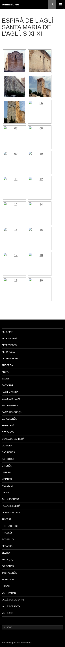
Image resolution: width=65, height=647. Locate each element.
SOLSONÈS (8, 566)
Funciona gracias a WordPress (17, 642)
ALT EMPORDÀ (9, 338)
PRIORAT (6, 519)
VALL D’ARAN (9, 593)
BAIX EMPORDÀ (10, 392)
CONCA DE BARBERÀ (13, 439)
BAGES (5, 378)
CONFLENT (8, 445)
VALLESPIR (8, 613)
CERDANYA (8, 432)
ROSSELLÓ (8, 539)
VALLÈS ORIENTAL (11, 606)
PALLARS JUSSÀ (10, 499)
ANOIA (5, 372)
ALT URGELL (8, 352)
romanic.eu (10, 4)
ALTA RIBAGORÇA (11, 358)
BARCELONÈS (9, 419)
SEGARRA (7, 546)
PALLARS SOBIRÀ (11, 506)
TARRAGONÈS (9, 573)
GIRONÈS (7, 466)
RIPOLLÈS (7, 533)
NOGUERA (7, 486)
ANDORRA (7, 365)
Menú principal (60, 4)
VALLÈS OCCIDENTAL (13, 599)
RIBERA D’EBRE (10, 526)
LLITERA (6, 472)
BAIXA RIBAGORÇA (11, 412)
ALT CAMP (7, 332)
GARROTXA (8, 459)
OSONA (6, 492)
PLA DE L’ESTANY (11, 512)
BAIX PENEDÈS (10, 405)
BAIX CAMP (8, 385)
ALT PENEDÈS (9, 345)
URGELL (6, 586)
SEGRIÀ (6, 553)
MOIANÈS (7, 479)
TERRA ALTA (8, 579)
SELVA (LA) (7, 559)
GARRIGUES (8, 452)
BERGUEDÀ (8, 425)
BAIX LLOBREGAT (11, 399)
